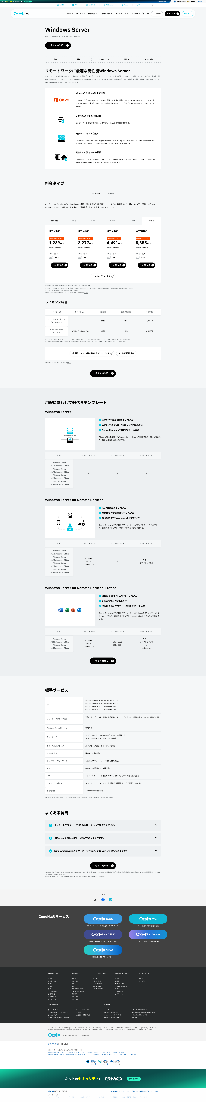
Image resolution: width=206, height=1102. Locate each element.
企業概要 (141, 1030)
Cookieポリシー (132, 1030)
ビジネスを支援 (80, 1097)
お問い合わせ (109, 1030)
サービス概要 (148, 1030)
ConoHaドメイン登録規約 (62, 1028)
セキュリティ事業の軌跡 (130, 1054)
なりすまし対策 (118, 1054)
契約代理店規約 (52, 1030)
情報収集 (115, 1097)
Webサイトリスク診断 (99, 1052)
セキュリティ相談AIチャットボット (115, 1052)
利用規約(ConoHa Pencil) (149, 1028)
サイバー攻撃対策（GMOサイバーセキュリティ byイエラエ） (75, 1054)
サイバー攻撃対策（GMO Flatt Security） (102, 1054)
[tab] (95, 194)
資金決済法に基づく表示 (80, 1030)
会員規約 (50, 1028)
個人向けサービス (137, 1097)
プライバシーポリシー (120, 1030)
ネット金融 (122, 1097)
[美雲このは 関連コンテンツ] (148, 13)
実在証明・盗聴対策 (53, 1054)
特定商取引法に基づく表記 (65, 1030)
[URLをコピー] (110, 899)
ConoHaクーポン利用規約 (93, 1028)
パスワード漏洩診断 (87, 1052)
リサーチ (108, 1097)
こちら (86, 293)
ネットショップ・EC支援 (68, 1097)
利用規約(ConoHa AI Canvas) (133, 1028)
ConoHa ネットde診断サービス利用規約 (112, 1028)
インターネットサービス (54, 1097)
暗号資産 (129, 1097)
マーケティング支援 (99, 1097)
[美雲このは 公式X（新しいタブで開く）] (143, 13)
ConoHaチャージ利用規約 (77, 1028)
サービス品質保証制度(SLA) (96, 1030)
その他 (145, 1097)
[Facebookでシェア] (103, 899)
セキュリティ (89, 1097)
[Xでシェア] (95, 899)
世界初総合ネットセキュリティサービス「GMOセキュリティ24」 (64, 1052)
